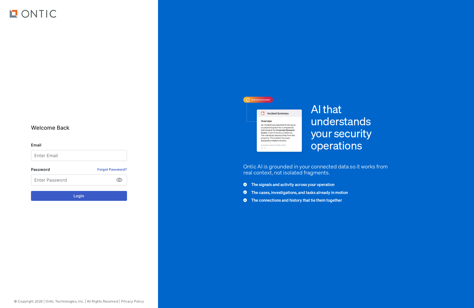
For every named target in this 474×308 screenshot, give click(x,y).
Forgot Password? (112, 169)
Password (40, 169)
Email (36, 145)
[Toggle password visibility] (119, 180)
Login (79, 195)
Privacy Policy (132, 301)
